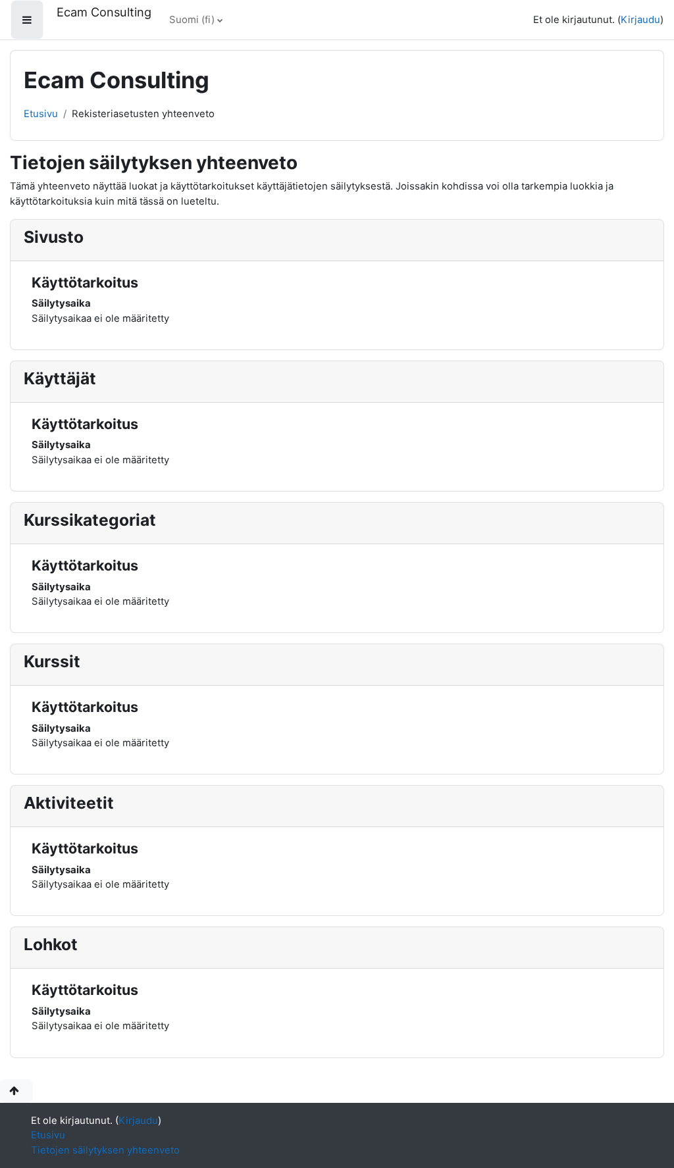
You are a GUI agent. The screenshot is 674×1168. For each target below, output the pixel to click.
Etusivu (41, 114)
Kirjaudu (640, 20)
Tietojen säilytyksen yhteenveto (105, 1150)
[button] (16, 1091)
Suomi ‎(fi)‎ (192, 20)
